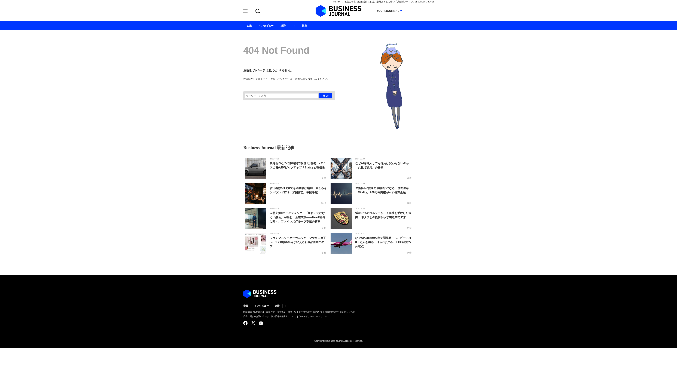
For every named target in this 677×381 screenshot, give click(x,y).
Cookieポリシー (306, 316)
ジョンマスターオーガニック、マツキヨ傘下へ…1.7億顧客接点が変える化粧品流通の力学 (298, 242)
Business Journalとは (253, 312)
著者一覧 (292, 312)
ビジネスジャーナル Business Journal (338, 11)
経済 (277, 305)
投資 (304, 25)
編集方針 (270, 312)
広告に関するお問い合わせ (256, 316)
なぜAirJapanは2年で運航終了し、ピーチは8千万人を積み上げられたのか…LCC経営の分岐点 (383, 242)
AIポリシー (321, 316)
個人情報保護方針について (283, 316)
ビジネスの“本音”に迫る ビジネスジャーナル (259, 293)
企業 (245, 305)
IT (286, 305)
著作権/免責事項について (310, 312)
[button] (245, 12)
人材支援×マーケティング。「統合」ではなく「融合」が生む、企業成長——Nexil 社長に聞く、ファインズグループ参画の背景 (297, 217)
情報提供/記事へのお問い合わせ (340, 312)
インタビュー (261, 305)
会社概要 (281, 312)
